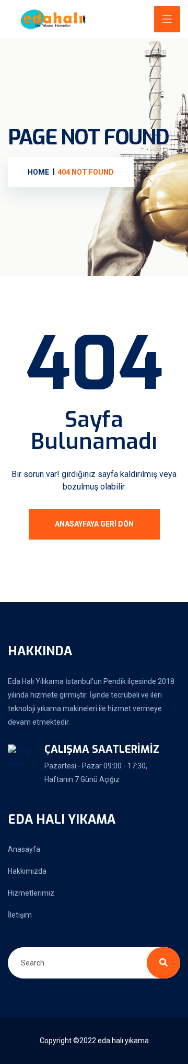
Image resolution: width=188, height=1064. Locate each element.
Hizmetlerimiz (31, 893)
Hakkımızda (27, 871)
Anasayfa (24, 849)
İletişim (20, 915)
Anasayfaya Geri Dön (94, 524)
